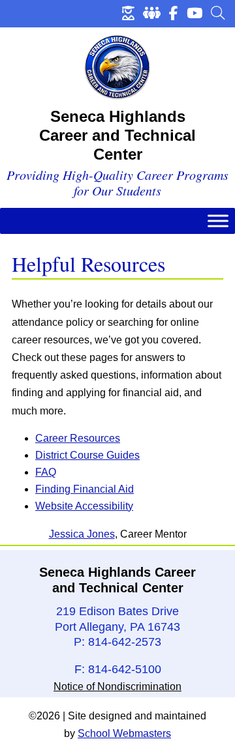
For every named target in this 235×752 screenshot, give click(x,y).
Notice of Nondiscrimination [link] (117, 686)
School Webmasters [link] (124, 733)
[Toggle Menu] (218, 221)
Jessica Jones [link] (82, 534)
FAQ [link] (45, 472)
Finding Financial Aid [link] (84, 489)
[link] (128, 13)
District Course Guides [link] (87, 455)
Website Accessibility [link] (84, 506)
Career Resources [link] (77, 438)
